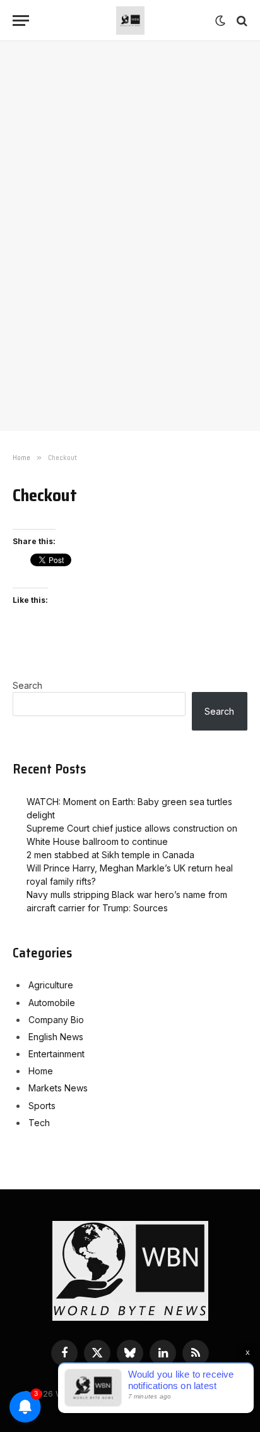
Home (40, 1070)
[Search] (240, 20)
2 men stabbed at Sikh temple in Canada (110, 854)
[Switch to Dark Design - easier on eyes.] (220, 21)
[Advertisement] (130, 196)
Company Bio (56, 1019)
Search (27, 685)
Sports (42, 1105)
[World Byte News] (130, 20)
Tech (39, 1122)
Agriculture (50, 985)
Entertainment (56, 1053)
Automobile (51, 1002)
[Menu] (21, 20)
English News (55, 1036)
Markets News (58, 1088)
